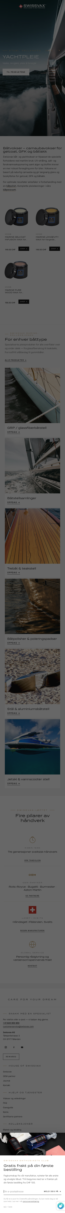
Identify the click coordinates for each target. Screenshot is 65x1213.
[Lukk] (60, 1138)
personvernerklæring (31, 1201)
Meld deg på (51, 1191)
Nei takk (8, 1207)
